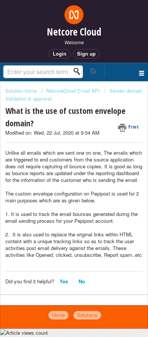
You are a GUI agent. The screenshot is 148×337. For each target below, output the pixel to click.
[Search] (79, 71)
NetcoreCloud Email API (73, 90)
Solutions (87, 314)
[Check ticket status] (93, 71)
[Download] (60, 162)
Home (58, 314)
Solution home (21, 90)
